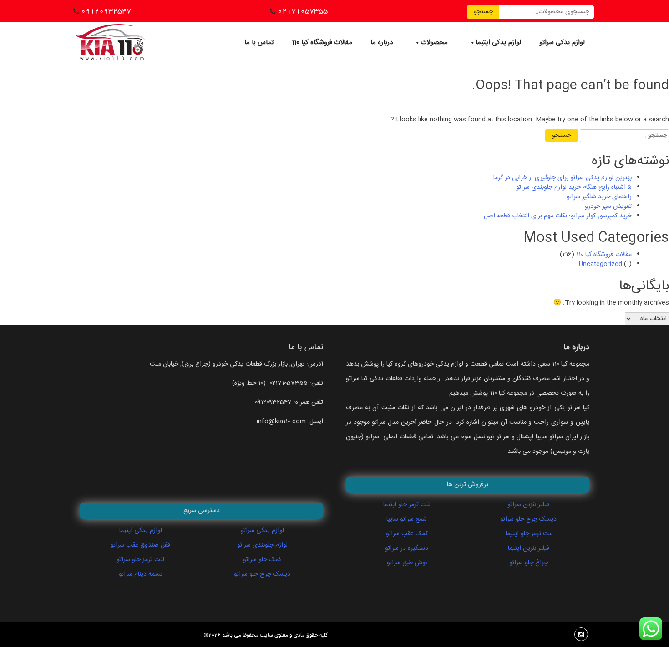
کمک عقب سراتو (407, 533)
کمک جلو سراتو (262, 559)
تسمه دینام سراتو (140, 574)
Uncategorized (600, 264)
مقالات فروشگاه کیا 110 (322, 42)
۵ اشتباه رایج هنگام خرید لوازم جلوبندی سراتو (574, 187)
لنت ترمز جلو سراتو (140, 559)
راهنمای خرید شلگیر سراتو (599, 196)
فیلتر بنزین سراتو (528, 504)
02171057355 (303, 11)
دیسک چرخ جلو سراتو (262, 574)
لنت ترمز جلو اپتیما (407, 504)
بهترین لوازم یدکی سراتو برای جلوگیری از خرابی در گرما (562, 177)
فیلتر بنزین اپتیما (528, 548)
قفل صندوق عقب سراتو (140, 545)
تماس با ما (259, 42)
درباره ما (381, 42)
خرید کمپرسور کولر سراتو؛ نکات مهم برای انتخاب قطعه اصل (558, 216)
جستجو (483, 11)
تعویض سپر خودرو (608, 206)
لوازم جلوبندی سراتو (262, 545)
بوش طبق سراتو (407, 562)
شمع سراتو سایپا (406, 519)
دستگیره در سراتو (406, 548)
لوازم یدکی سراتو (562, 42)
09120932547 (106, 11)
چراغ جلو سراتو (528, 562)
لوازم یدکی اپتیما (498, 42)
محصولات (434, 42)
